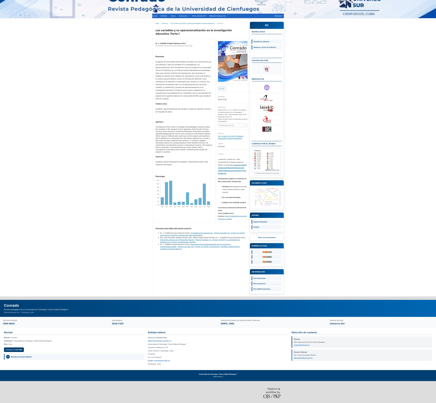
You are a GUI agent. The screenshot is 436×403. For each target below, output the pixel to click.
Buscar (279, 16)
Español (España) (260, 222)
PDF (222, 89)
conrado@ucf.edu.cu (162, 361)
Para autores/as (259, 283)
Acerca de (183, 16)
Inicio (157, 23)
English (256, 227)
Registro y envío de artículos (265, 47)
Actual (154, 16)
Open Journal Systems (267, 237)
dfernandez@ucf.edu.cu (303, 358)
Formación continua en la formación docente (177, 240)
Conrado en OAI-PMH (14, 350)
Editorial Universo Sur (217, 16)
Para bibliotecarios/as (261, 289)
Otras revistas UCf (199, 16)
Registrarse (273, 2)
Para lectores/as (259, 278)
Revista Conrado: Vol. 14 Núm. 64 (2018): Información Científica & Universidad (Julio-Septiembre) (202, 234)
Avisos (173, 16)
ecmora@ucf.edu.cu (302, 345)
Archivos (164, 16)
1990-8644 (9, 323)
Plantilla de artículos (261, 41)
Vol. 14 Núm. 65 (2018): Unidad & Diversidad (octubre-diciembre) (192, 23)
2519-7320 (118, 323)
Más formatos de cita (227, 125)
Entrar (282, 2)
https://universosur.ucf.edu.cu (159, 341)
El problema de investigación (202, 233)
